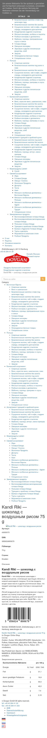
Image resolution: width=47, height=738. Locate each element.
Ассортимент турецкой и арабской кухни (26, 137)
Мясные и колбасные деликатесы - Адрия (28, 469)
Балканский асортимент (19, 96)
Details (21, 16)
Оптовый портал (33, 256)
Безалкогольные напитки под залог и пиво (28, 337)
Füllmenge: (6, 546)
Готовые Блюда (20, 178)
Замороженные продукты (20, 214)
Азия (16, 190)
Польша (13, 60)
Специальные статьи (22, 58)
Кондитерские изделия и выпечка (27, 31)
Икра (16, 176)
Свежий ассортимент (18, 173)
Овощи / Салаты (20, 180)
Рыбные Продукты (21, 236)
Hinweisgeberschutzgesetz (17, 715)
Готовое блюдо (20, 44)
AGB (8, 708)
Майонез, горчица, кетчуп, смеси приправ (28, 421)
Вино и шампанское (19, 289)
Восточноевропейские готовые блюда (29, 216)
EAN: (4, 537)
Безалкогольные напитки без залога (28, 24)
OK (28, 16)
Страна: (5, 555)
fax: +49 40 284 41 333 (11, 705)
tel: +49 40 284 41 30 (10, 703)
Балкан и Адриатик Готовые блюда (28, 228)
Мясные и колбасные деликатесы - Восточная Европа (28, 193)
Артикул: (6, 528)
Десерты (17, 185)
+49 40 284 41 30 (6, 251)
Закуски (17, 53)
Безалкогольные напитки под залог (28, 106)
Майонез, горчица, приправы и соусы (29, 82)
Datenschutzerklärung (15, 710)
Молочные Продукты (22, 183)
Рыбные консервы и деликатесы (27, 36)
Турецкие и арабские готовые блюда (28, 226)
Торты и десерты (21, 231)
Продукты (7, 267)
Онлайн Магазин (33, 254)
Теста (16, 188)
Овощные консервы (22, 46)
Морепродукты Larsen (18, 168)
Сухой (16, 171)
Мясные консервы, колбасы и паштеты (29, 34)
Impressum (11, 713)
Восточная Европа (14, 284)
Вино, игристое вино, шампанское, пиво (30, 101)
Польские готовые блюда (24, 224)
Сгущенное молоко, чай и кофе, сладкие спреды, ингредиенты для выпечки (30, 28)
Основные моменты (13, 243)
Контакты (8, 245)
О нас (7, 238)
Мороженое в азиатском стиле (26, 233)
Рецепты (8, 240)
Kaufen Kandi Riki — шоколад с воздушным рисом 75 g (23, 633)
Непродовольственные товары (26, 56)
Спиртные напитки (21, 63)
